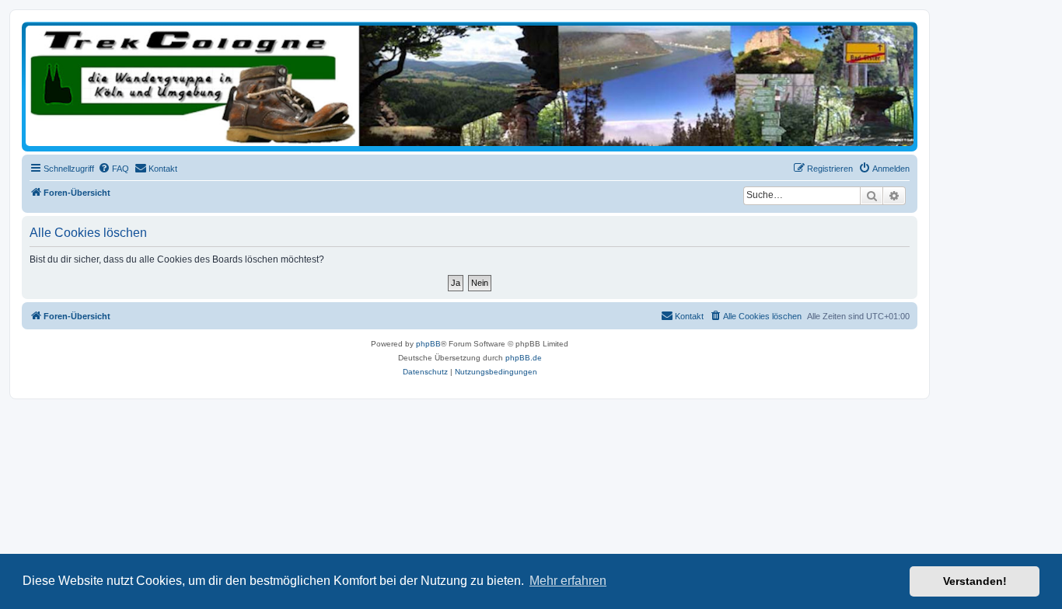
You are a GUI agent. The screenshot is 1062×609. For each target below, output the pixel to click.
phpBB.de (523, 357)
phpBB (428, 343)
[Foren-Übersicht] (470, 86)
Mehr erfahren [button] (567, 580)
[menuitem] (113, 168)
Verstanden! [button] (975, 581)
